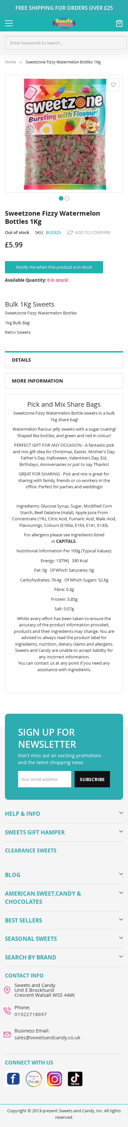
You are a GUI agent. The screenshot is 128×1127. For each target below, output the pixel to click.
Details (21, 359)
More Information (37, 380)
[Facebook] (13, 1078)
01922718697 (30, 1014)
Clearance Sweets (30, 850)
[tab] (64, 360)
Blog (12, 875)
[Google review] (34, 1078)
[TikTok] (75, 1078)
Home (10, 62)
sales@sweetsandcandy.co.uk (47, 1037)
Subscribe (92, 779)
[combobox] (66, 42)
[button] (61, 198)
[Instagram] (54, 1078)
